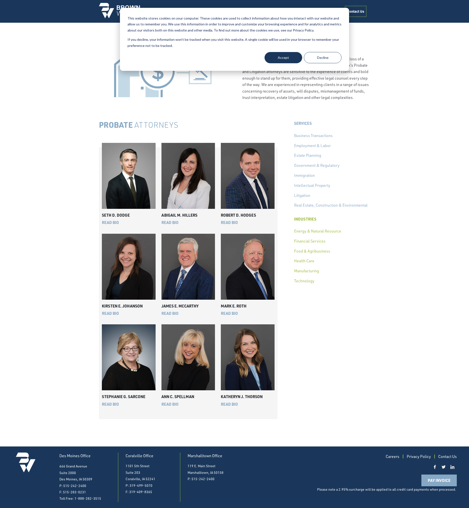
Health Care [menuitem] (304, 260)
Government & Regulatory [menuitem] (317, 165)
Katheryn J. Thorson (242, 396)
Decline (323, 57)
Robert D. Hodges (238, 215)
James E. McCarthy (180, 305)
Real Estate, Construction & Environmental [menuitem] (331, 205)
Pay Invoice (439, 480)
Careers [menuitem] (392, 456)
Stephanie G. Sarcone (123, 396)
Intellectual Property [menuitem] (312, 185)
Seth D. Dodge (116, 215)
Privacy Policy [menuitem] (419, 456)
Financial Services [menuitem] (310, 241)
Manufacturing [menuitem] (306, 270)
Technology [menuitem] (304, 280)
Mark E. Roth (233, 305)
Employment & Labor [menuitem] (312, 145)
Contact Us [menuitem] (355, 11)
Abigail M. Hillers (179, 215)
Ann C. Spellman (177, 396)
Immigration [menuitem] (304, 175)
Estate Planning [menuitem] (307, 155)
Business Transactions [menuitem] (313, 135)
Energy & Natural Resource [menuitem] (317, 231)
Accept (283, 57)
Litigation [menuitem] (302, 195)
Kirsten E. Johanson (122, 305)
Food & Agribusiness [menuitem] (312, 251)
